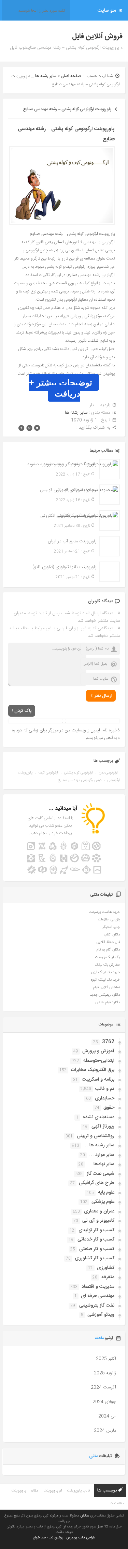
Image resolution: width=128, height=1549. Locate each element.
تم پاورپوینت (52, 1491)
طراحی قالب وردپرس (80, 1537)
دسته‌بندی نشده (98, 1117)
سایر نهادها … (100, 1164)
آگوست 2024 (103, 1387)
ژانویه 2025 (105, 1373)
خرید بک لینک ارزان (105, 972)
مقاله (34, 1491)
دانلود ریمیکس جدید (105, 995)
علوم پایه (106, 1192)
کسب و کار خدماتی (95, 1239)
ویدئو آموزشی (100, 1315)
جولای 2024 (104, 1402)
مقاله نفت (117, 1503)
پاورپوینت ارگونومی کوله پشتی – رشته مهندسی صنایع (67, 109)
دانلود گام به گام (108, 950)
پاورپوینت (18, 1491)
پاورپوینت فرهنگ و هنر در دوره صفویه (61, 464)
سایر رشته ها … (98, 1145)
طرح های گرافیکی (96, 1183)
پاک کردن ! (22, 711)
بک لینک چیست (107, 957)
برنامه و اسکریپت (98, 1079)
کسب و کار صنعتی (96, 1249)
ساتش (84, 1516)
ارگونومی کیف (48, 773)
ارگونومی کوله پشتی (78, 773)
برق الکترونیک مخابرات (92, 1070)
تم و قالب (104, 1089)
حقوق (108, 1108)
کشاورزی (105, 1268)
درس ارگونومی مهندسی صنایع (79, 780)
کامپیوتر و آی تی (98, 1221)
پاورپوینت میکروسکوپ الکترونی (68, 515)
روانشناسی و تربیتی (95, 1136)
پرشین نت (56, 1537)
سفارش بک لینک (107, 965)
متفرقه (107, 1277)
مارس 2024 (105, 1430)
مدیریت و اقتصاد (98, 1287)
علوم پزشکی (102, 1202)
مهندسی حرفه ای (97, 1296)
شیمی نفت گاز (100, 1174)
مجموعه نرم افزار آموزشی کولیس (68, 490)
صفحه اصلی (71, 76)
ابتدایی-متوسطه (98, 1061)
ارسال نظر (103, 696)
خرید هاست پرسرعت (104, 912)
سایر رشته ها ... (44, 76)
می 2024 (107, 1416)
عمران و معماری (99, 1211)
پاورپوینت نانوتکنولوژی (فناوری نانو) (64, 567)
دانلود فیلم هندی (107, 1002)
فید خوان (39, 1537)
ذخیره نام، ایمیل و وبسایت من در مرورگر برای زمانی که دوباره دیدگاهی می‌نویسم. (65, 734)
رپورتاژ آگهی (102, 1126)
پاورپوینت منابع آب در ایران (72, 541)
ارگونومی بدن (108, 773)
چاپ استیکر (111, 927)
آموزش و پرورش (98, 1051)
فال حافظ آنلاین (108, 942)
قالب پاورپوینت (78, 1491)
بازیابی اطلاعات (109, 920)
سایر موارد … (101, 1155)
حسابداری (104, 1098)
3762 (108, 1042)
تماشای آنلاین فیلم (106, 987)
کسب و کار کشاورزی (94, 1258)
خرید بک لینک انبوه (105, 980)
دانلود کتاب (112, 935)
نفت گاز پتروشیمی (96, 1305)
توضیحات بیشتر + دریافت (60, 388)
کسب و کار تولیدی (96, 1230)
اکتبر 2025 (106, 1358)
